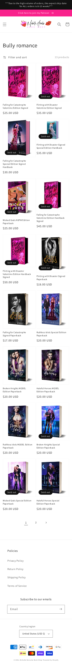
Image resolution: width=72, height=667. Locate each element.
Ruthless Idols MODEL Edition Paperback (17, 446)
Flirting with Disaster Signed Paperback (51, 278)
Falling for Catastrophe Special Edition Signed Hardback (14, 163)
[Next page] (46, 523)
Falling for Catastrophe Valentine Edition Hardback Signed (51, 217)
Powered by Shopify (51, 660)
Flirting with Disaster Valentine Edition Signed (49, 106)
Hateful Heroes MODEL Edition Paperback (48, 390)
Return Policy (15, 569)
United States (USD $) (33, 633)
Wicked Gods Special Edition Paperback (17, 502)
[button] (5, 24)
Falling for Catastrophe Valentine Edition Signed (15, 106)
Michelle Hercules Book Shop (31, 660)
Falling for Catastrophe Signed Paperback (14, 334)
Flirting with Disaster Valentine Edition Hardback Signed (17, 274)
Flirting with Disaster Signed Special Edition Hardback (51, 146)
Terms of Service (17, 586)
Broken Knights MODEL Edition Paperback (14, 390)
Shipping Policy (16, 577)
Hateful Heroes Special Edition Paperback (48, 502)
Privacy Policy (15, 560)
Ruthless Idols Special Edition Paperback (51, 334)
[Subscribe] (60, 609)
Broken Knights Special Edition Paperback (48, 446)
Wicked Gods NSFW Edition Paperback (16, 222)
